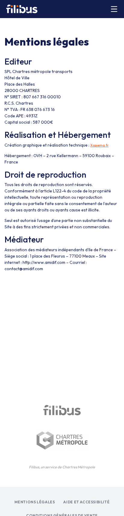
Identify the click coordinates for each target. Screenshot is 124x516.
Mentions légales (34, 502)
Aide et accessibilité (86, 502)
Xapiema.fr (99, 145)
